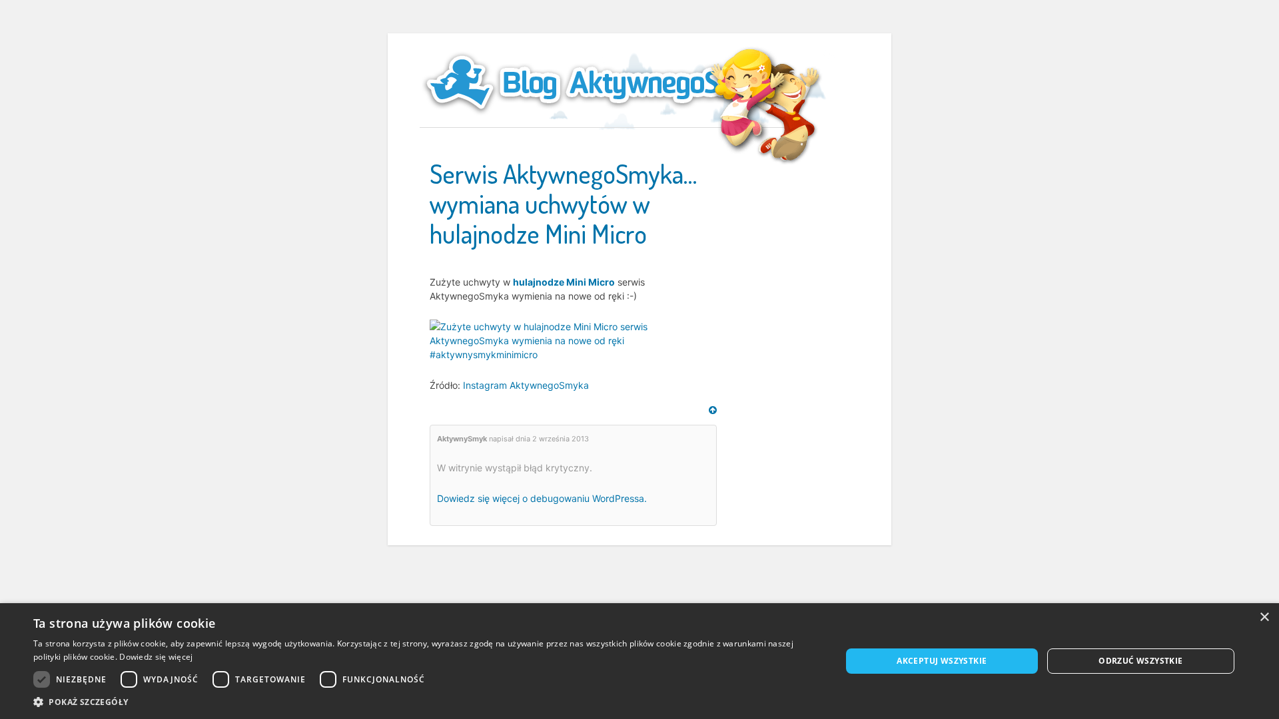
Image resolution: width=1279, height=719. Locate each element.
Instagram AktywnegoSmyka (526, 385)
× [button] (1264, 617)
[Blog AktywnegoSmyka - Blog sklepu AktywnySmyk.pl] (606, 82)
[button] (425, 702)
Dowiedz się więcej (156, 656)
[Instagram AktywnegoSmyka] (573, 339)
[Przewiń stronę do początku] (713, 410)
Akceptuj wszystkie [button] (942, 660)
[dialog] (639, 661)
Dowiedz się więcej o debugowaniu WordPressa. (542, 498)
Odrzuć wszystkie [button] (1140, 660)
